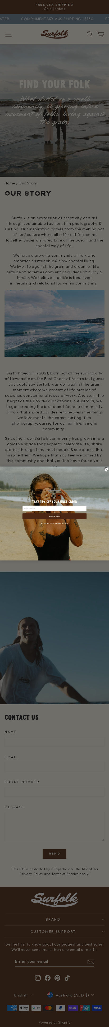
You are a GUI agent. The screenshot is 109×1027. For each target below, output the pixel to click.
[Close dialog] (106, 469)
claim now (54, 516)
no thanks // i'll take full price (54, 523)
